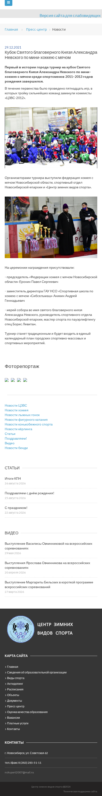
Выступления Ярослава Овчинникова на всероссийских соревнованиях (47, 565)
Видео (9, 443)
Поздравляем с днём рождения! (29, 493)
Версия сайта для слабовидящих (70, 15)
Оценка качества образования (27, 712)
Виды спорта (15, 678)
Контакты (13, 729)
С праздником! (16, 508)
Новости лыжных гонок (22, 415)
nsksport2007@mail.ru (19, 772)
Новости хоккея (16, 410)
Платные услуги (17, 723)
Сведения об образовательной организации (37, 672)
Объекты (13, 695)
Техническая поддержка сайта (80, 791)
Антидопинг (15, 683)
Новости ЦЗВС (16, 405)
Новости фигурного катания (26, 419)
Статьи (10, 434)
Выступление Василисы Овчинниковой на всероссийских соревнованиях (48, 545)
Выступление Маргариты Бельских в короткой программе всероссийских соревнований (49, 584)
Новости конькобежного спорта (29, 424)
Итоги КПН (13, 478)
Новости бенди (16, 448)
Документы (14, 700)
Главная (12, 666)
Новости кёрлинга (18, 429)
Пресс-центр (15, 706)
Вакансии (13, 717)
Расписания (15, 689)
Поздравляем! (16, 438)
